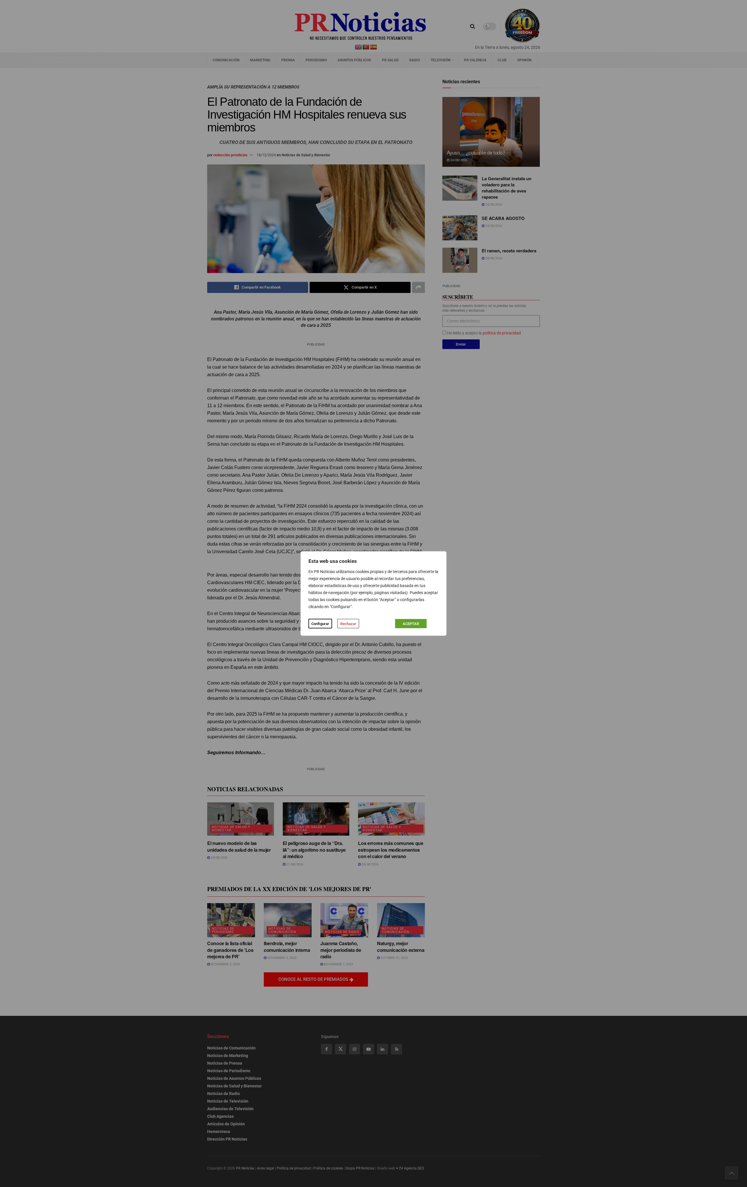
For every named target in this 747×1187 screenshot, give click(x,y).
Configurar (320, 624)
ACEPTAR (411, 624)
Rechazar (348, 624)
